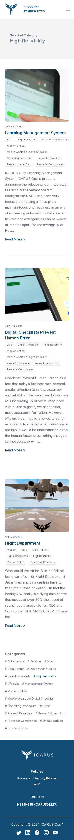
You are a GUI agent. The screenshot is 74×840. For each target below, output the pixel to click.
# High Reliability (45, 676)
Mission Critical (16, 145)
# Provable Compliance (21, 720)
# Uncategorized (51, 720)
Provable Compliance (50, 164)
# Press (45, 706)
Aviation (11, 549)
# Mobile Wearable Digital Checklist (29, 698)
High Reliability (27, 139)
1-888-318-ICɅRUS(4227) (34, 9)
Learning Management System (35, 132)
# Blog (48, 661)
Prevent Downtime (49, 158)
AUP (37, 784)
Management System (54, 139)
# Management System (37, 683)
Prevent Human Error (19, 164)
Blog (9, 139)
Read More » (15, 239)
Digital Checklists (28, 344)
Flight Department (22, 543)
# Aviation (34, 661)
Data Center (39, 549)
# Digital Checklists (17, 676)
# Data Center (14, 669)
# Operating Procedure (21, 706)
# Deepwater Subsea (41, 669)
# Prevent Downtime (18, 713)
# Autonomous (14, 661)
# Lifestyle (12, 683)
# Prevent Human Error (51, 713)
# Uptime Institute (16, 728)
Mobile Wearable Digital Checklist (27, 151)
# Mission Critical (16, 691)
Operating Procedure (19, 158)
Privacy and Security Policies (37, 778)
